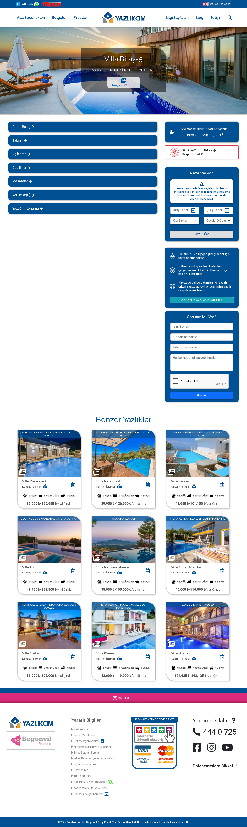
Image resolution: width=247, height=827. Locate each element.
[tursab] (52, 4)
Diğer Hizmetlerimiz (86, 764)
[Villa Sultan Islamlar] (197, 539)
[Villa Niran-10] (197, 625)
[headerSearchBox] (229, 17)
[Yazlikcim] (123, 17)
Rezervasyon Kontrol (86, 741)
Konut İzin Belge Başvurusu (90, 788)
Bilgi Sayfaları (177, 17)
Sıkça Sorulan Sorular (87, 752)
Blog (199, 17)
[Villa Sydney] (197, 453)
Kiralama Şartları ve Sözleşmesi (93, 746)
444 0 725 (219, 732)
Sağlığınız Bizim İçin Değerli (90, 781)
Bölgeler (59, 17)
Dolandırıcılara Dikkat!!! (215, 766)
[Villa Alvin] (49, 539)
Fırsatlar (80, 17)
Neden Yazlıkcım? (84, 735)
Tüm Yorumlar (82, 775)
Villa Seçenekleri (31, 17)
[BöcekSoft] (186, 822)
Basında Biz (81, 770)
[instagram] (211, 747)
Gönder (201, 395)
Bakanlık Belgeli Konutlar (88, 794)
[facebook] (198, 747)
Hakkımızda (81, 729)
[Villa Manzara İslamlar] (123, 539)
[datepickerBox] (73, 485)
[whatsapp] (37, 4)
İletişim (216, 17)
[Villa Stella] (49, 625)
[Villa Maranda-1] (49, 453)
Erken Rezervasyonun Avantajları (94, 758)
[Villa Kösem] (123, 625)
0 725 (27, 4)
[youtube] (226, 747)
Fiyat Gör (202, 234)
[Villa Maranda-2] (123, 453)
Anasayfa (98, 69)
